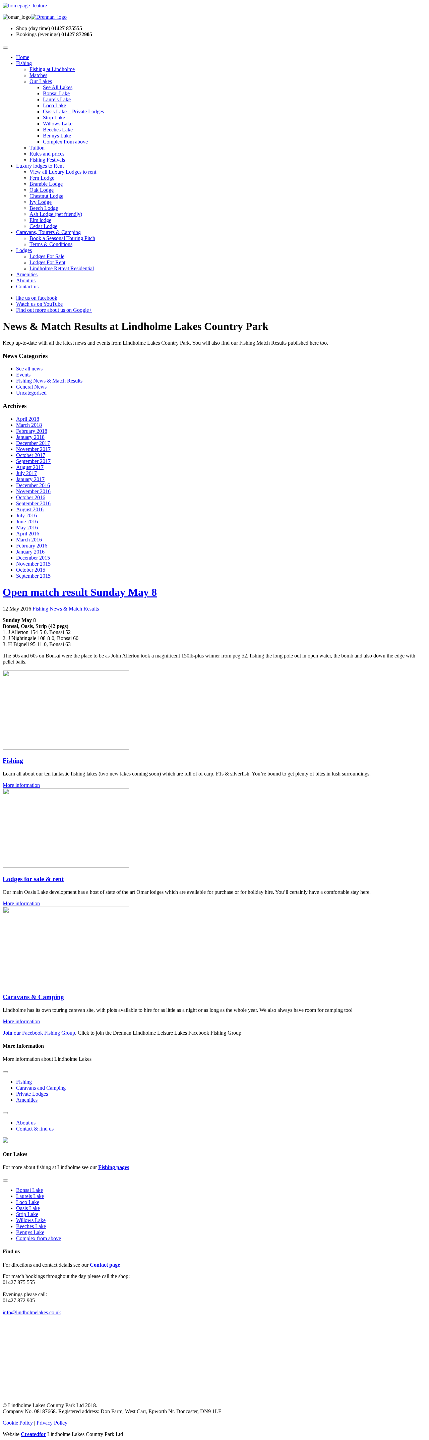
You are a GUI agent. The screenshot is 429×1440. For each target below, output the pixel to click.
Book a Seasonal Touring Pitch (62, 238)
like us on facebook (36, 298)
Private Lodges (32, 1094)
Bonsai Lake (56, 93)
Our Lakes (40, 81)
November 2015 (33, 564)
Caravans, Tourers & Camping (48, 232)
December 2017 (33, 443)
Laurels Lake (57, 99)
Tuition (37, 148)
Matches (38, 75)
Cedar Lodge (43, 226)
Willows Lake (57, 123)
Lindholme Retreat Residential (61, 268)
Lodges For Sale (46, 256)
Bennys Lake (57, 135)
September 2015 (33, 576)
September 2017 (33, 461)
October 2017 (30, 455)
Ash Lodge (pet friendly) (55, 214)
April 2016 (27, 533)
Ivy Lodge (40, 202)
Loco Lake (54, 105)
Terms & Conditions (50, 244)
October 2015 (30, 570)
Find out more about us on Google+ (54, 310)
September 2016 (33, 503)
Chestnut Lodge (46, 196)
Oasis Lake (28, 1208)
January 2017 (30, 479)
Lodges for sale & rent (33, 878)
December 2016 (33, 485)
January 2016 (30, 552)
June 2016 (27, 521)
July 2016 (26, 515)
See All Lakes (57, 87)
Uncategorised (31, 393)
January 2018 (30, 437)
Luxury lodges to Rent (40, 166)
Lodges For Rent (47, 262)
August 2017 (30, 467)
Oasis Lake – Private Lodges (73, 111)
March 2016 (29, 539)
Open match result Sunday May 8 (80, 592)
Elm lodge (40, 220)
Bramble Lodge (46, 184)
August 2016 (30, 509)
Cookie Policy (18, 1423)
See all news (29, 368)
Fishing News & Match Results (49, 381)
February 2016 (31, 546)
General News (31, 387)
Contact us (27, 286)
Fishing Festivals (47, 160)
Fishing (24, 63)
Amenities (27, 274)
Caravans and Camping (41, 1088)
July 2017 (26, 473)
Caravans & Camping (33, 996)
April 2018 (27, 419)
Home (22, 57)
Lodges (24, 250)
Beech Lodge (43, 208)
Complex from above (65, 142)
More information (21, 785)
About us (26, 280)
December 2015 (33, 558)
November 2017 (33, 449)
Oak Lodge (41, 190)
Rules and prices (46, 154)
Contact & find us (35, 1129)
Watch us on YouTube (39, 304)
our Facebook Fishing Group (39, 1033)
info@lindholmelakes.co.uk (32, 1312)
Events (23, 375)
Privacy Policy (52, 1423)
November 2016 (33, 491)
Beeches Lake (58, 129)
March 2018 (29, 425)
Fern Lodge (41, 178)
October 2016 (30, 497)
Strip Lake (54, 117)
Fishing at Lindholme (52, 69)
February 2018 (31, 431)
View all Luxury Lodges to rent (62, 172)
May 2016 (27, 527)
